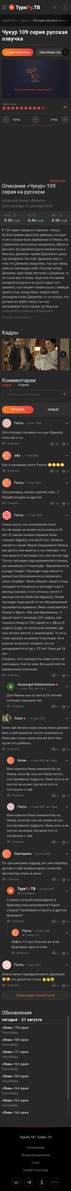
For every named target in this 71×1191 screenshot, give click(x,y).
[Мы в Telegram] (29, 1182)
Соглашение (36, 1147)
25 (57, 444)
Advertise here (57, 181)
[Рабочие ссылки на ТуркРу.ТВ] (55, 1182)
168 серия (15, 1042)
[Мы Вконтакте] (16, 1182)
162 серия (15, 1066)
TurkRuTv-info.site (35, 1170)
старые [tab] (23, 385)
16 (57, 503)
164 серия (15, 1090)
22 (57, 471)
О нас (36, 1163)
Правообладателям (35, 1155)
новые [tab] (6, 385)
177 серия (15, 1054)
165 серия (15, 1103)
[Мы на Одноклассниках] (42, 1182)
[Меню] (4, 7)
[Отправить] (64, 394)
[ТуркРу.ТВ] (24, 7)
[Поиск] (55, 7)
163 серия (15, 1078)
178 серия (15, 1030)
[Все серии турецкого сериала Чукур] (35, 119)
